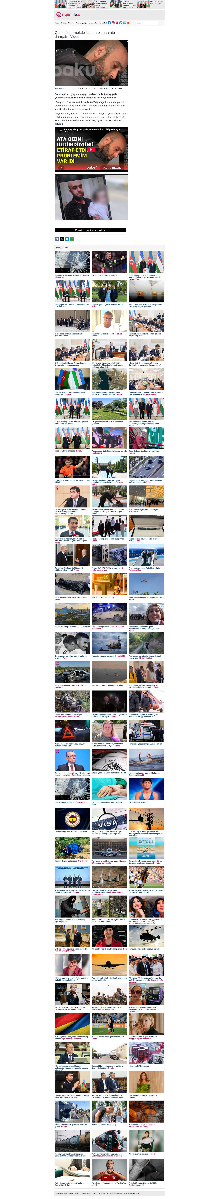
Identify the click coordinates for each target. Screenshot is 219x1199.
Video (66, 1193)
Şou (96, 23)
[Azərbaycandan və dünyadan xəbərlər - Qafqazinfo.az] (68, 14)
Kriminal (71, 23)
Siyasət (63, 23)
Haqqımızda (118, 1193)
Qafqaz (84, 23)
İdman (91, 23)
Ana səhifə (59, 1193)
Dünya (78, 23)
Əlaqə (125, 1193)
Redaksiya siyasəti (134, 1193)
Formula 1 (103, 23)
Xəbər (57, 23)
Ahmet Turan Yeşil (96, 97)
